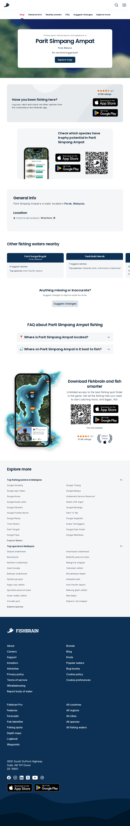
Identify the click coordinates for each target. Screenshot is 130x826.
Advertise (13, 668)
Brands (70, 645)
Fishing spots (15, 727)
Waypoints (13, 744)
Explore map (65, 59)
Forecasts (13, 716)
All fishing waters (76, 727)
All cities (71, 716)
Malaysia (68, 48)
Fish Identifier (15, 721)
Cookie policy (74, 674)
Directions (46, 218)
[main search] (116, 5)
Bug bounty (73, 668)
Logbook (12, 738)
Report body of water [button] (19, 691)
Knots (69, 657)
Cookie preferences (78, 680)
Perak (60, 48)
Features (12, 710)
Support (11, 657)
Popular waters (75, 662)
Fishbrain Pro (15, 704)
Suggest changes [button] (65, 304)
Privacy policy (15, 674)
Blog (69, 651)
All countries (73, 704)
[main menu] (124, 5)
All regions (72, 710)
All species (72, 721)
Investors (12, 662)
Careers (12, 651)
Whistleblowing (16, 685)
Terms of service (17, 680)
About (10, 645)
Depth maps (14, 733)
